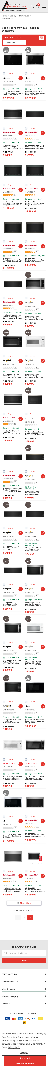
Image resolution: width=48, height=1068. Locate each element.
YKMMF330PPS (8, 878)
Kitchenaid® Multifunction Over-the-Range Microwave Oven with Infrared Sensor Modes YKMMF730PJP (34, 203)
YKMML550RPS (8, 479)
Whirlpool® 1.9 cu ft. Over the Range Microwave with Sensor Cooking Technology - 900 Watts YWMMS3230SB (13, 376)
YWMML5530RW (8, 536)
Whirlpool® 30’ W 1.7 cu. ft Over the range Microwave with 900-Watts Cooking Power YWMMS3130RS (34, 604)
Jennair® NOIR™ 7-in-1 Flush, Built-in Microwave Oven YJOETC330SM (13, 93)
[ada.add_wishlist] (20, 78)
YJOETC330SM (8, 82)
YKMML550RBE (8, 305)
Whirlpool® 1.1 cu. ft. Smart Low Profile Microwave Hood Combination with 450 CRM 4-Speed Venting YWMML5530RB (33, 549)
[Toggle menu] (44, 6)
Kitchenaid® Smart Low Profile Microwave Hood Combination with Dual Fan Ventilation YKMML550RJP (34, 147)
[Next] (30, 917)
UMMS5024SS (29, 422)
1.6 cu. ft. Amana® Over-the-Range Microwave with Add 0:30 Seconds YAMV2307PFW (13, 778)
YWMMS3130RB (8, 710)
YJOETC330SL (29, 82)
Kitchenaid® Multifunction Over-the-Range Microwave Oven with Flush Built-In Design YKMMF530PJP (12, 203)
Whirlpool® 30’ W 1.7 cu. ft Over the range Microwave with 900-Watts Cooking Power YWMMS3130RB (12, 721)
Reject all (25, 1058)
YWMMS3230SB (8, 364)
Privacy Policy (14, 1047)
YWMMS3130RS (30, 593)
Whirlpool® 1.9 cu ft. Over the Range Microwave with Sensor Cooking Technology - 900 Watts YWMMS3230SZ (35, 318)
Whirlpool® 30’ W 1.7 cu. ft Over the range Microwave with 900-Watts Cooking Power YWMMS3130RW (34, 663)
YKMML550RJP (30, 135)
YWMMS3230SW (30, 364)
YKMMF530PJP (8, 192)
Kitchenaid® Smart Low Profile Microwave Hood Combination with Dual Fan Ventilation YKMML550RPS (12, 490)
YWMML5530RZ (8, 593)
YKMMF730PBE (8, 249)
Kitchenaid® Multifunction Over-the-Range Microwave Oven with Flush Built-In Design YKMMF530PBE (34, 260)
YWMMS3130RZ (8, 651)
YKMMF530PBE (30, 249)
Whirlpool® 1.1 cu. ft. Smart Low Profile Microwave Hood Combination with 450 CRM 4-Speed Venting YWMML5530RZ (11, 604)
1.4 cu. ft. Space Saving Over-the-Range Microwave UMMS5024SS (34, 433)
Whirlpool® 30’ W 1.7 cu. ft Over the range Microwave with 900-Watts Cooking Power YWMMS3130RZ (12, 662)
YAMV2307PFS (30, 767)
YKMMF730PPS (30, 878)
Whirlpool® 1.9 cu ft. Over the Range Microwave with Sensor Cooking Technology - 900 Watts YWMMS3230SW (34, 376)
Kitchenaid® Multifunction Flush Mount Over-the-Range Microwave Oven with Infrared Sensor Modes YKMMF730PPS (34, 890)
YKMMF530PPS (30, 823)
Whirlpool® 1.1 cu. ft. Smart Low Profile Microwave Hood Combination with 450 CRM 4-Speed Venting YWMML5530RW (11, 548)
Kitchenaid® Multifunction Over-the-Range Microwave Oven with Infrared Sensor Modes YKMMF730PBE (12, 260)
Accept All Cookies (25, 1063)
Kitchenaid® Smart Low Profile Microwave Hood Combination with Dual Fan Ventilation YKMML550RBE (12, 316)
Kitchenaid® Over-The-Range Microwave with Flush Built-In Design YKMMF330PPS (12, 890)
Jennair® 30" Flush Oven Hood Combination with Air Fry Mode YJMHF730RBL (34, 721)
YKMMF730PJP (30, 192)
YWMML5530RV (30, 480)
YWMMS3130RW (30, 651)
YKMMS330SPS (8, 135)
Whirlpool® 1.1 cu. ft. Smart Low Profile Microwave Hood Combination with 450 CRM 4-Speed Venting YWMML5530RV (33, 493)
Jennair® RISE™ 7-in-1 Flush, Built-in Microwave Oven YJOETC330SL (35, 93)
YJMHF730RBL (30, 710)
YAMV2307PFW (8, 767)
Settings (24, 1053)
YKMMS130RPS (8, 421)
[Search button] (32, 6)
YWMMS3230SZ (30, 306)
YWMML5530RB (30, 536)
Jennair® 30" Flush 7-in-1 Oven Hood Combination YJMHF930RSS (12, 836)
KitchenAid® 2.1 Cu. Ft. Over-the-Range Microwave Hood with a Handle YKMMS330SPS (12, 147)
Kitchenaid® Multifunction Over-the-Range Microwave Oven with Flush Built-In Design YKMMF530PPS (34, 835)
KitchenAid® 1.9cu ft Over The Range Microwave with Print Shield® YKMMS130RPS (12, 432)
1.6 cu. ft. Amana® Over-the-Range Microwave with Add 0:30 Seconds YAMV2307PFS (35, 778)
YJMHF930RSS (7, 825)
